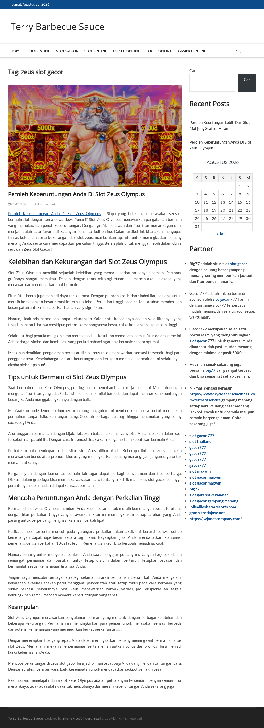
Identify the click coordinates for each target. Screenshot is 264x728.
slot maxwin (200, 471)
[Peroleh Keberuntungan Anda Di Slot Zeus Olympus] (95, 136)
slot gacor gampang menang (213, 500)
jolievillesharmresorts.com (212, 506)
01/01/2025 (19, 204)
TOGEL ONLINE (159, 51)
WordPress (92, 719)
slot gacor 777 (201, 435)
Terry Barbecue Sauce (57, 26)
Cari (193, 70)
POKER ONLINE (126, 51)
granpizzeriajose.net (207, 512)
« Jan (221, 233)
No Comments (46, 204)
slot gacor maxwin (205, 477)
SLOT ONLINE (95, 51)
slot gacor (238, 263)
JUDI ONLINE (39, 51)
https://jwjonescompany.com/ (215, 518)
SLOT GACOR (67, 51)
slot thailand (200, 441)
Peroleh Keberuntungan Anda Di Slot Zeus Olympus (76, 194)
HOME (16, 51)
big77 (210, 370)
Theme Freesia (72, 719)
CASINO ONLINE (192, 51)
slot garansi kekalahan (209, 495)
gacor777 (197, 447)
